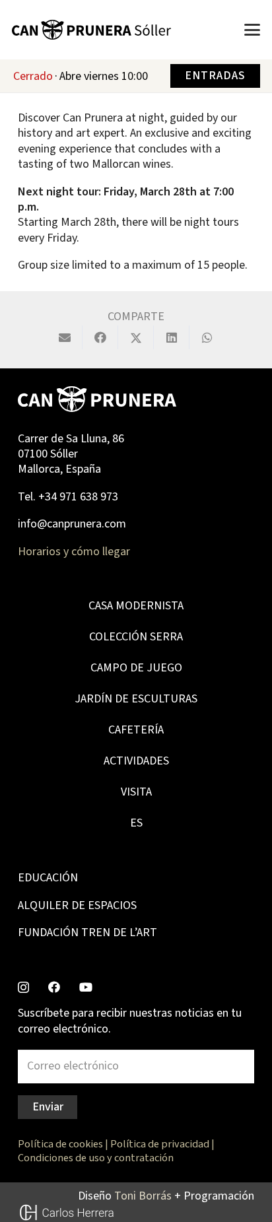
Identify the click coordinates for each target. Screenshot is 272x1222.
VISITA (136, 792)
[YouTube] (85, 987)
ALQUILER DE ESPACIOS (77, 905)
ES (136, 823)
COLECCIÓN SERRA (136, 636)
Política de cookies (60, 1143)
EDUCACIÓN (48, 877)
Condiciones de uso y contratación (96, 1157)
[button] (252, 30)
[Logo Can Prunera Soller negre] (91, 30)
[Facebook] (54, 987)
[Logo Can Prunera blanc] (97, 399)
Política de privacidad (159, 1143)
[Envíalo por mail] (65, 337)
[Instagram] (23, 987)
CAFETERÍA (136, 730)
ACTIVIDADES (136, 761)
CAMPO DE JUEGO (136, 668)
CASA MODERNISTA (136, 605)
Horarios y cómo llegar (74, 551)
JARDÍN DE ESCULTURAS (136, 699)
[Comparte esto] (100, 337)
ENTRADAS (215, 75)
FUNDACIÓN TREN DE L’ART (87, 932)
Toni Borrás (143, 1196)
